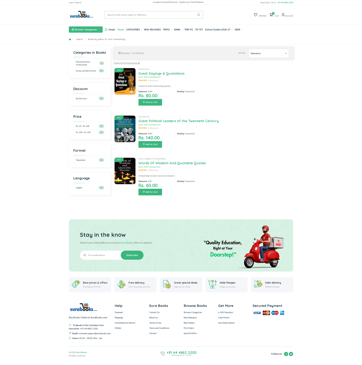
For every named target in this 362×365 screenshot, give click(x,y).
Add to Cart (152, 102)
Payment (119, 312)
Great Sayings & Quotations (161, 73)
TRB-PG (188, 29)
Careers (153, 333)
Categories (86, 29)
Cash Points (224, 317)
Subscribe (132, 255)
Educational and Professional (83, 63)
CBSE (238, 29)
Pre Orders (189, 328)
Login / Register (75, 3)
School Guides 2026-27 (218, 29)
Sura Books (143, 69)
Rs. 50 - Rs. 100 (82, 126)
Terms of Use (155, 322)
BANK (177, 29)
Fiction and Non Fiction (86, 71)
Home (121, 29)
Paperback (80, 160)
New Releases (190, 317)
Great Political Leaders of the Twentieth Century (178, 121)
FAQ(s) (118, 328)
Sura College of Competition (152, 158)
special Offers (190, 333)
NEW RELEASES (152, 29)
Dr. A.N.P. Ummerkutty (150, 77)
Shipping (119, 317)
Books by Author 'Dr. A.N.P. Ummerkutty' (107, 39)
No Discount (81, 98)
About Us (153, 317)
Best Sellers (189, 322)
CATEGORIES (133, 29)
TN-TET (199, 29)
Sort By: (241, 53)
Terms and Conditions (159, 328)
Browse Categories (193, 312)
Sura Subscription (226, 322)
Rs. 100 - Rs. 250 (83, 132)
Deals (112, 29)
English (79, 187)
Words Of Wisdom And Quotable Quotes (172, 163)
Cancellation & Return (125, 322)
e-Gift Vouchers (225, 312)
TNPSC (167, 29)
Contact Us (154, 312)
